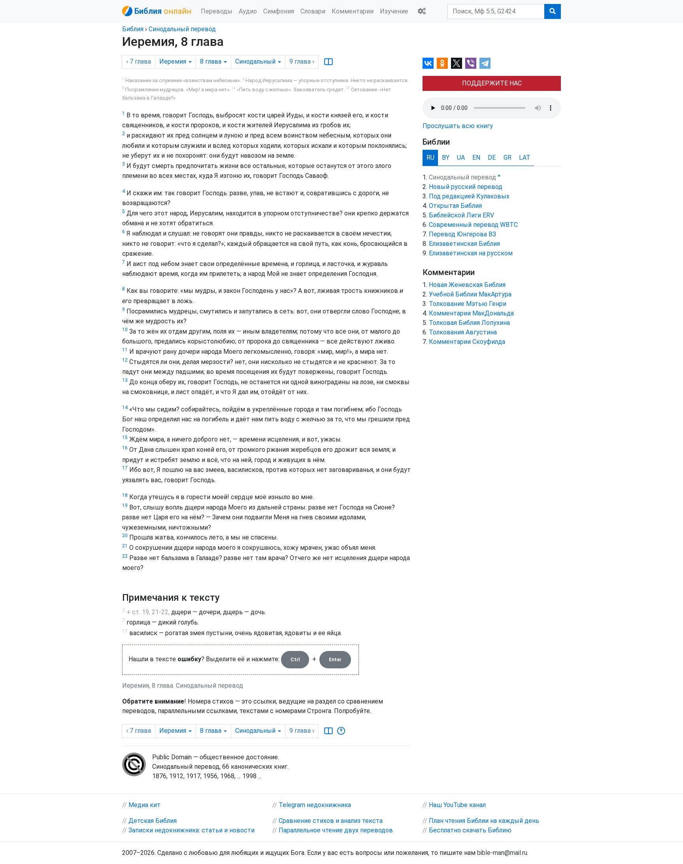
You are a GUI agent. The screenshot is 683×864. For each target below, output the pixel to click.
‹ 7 (138, 61)
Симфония (278, 11)
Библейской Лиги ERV (461, 215)
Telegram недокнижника (315, 805)
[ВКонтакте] (428, 63)
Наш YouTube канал (457, 805)
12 (125, 360)
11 (125, 350)
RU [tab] (430, 157)
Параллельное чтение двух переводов (336, 830)
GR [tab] (507, 157)
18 (125, 495)
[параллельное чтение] (328, 62)
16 (125, 448)
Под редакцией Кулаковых (469, 196)
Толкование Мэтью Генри (467, 303)
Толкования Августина (463, 332)
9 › (301, 61)
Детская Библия (152, 820)
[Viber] (470, 63)
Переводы (216, 11)
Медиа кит (144, 805)
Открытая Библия (455, 205)
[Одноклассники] (442, 63)
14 (125, 407)
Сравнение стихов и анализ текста (331, 820)
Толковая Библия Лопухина (469, 322)
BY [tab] (445, 157)
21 (125, 546)
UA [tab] (461, 157)
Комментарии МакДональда (471, 313)
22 (125, 556)
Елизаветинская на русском (471, 253)
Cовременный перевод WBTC (473, 224)
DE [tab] (492, 157)
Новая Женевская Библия (467, 285)
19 (125, 505)
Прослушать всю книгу (458, 126)
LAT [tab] (524, 157)
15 (125, 437)
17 (125, 468)
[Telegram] (485, 63)
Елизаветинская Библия (464, 243)
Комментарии (353, 11)
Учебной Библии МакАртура (470, 294)
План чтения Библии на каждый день (484, 820)
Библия (132, 29)
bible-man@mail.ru (502, 852)
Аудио (248, 11)
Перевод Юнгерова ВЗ (462, 234)
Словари (312, 11)
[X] (456, 63)
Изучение (394, 11)
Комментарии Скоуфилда (467, 341)
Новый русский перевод (465, 187)
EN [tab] (476, 157)
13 (125, 380)
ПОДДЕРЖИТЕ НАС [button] (492, 83)
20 (125, 535)
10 (125, 329)
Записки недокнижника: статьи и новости (191, 830)
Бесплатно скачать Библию (470, 830)
